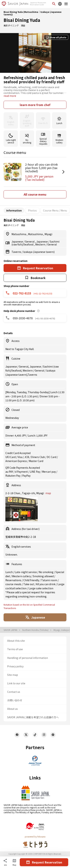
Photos (32, 210)
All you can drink (46, 584)
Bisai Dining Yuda (22, 20)
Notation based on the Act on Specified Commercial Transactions (29, 606)
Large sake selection (41, 588)
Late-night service (26, 572)
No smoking (46, 572)
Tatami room (49, 580)
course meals (13, 584)
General (30, 241)
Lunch (9, 572)
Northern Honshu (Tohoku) (35, 630)
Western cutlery (21, 576)
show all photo (58, 37)
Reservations (13, 580)
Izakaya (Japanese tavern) (39, 252)
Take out (28, 584)
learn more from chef (35, 105)
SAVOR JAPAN (11, 630)
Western (40, 244)
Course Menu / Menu (55, 210)
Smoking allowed (43, 576)
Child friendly (31, 580)
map (48, 493)
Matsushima (19, 234)
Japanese (17, 241)
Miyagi (48, 234)
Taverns (16, 252)
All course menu (35, 194)
